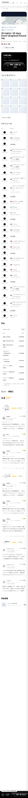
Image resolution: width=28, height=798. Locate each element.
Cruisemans (5, 2)
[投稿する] (13, 3)
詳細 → (25, 604)
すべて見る (7, 117)
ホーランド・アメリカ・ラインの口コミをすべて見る (13, 469)
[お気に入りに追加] (2, 794)
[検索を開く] (17, 3)
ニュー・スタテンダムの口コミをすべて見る (15, 536)
